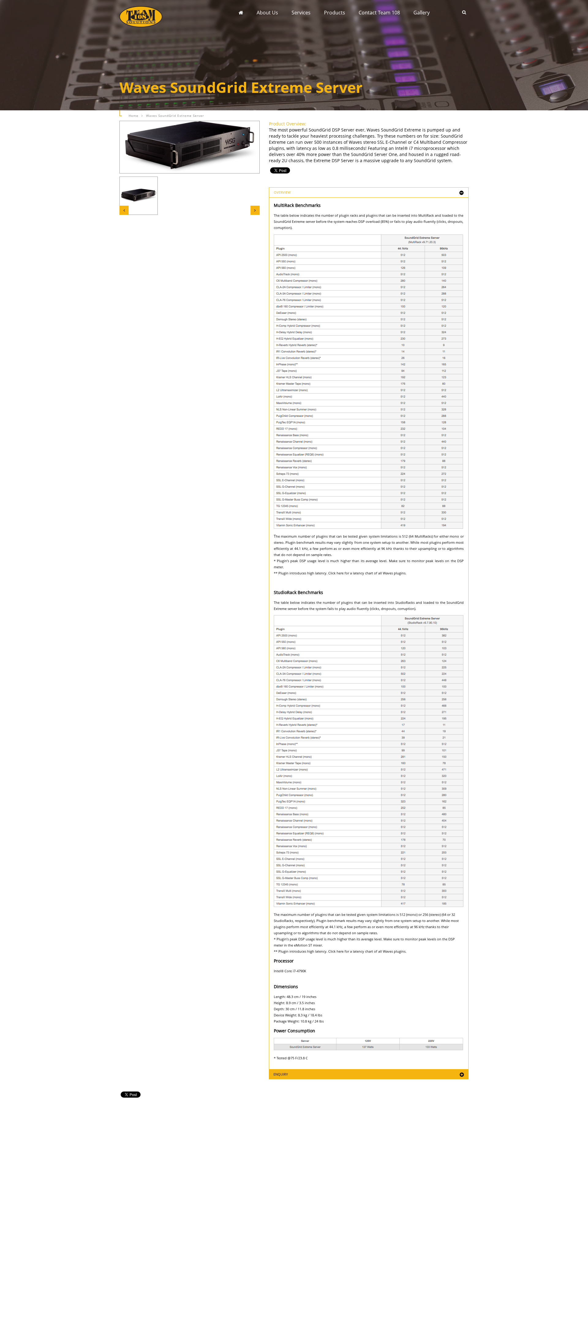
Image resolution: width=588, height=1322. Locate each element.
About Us (267, 12)
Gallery (421, 12)
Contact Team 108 (379, 12)
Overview (282, 192)
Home (133, 115)
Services (301, 12)
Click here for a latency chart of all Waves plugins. (367, 573)
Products (334, 12)
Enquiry (280, 1074)
